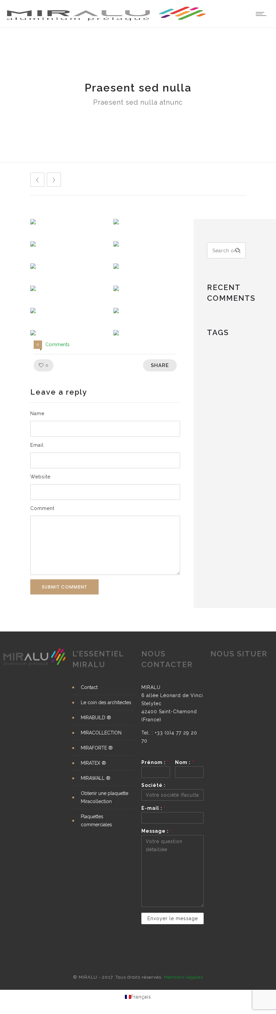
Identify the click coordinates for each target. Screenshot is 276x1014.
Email (37, 445)
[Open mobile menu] (262, 14)
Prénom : (155, 762)
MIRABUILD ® (96, 717)
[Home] (107, 19)
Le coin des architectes (106, 702)
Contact (89, 687)
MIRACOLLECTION (101, 732)
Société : (153, 785)
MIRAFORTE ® (97, 748)
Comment (42, 508)
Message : (156, 831)
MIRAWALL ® (95, 778)
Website (40, 476)
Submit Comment (64, 587)
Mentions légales (183, 977)
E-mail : (153, 808)
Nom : (184, 762)
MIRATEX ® (93, 763)
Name (37, 413)
